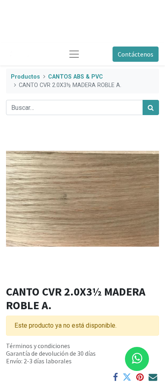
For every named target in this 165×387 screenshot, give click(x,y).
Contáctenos (135, 54)
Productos (25, 76)
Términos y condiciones (38, 346)
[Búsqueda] (151, 107)
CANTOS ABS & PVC (75, 76)
